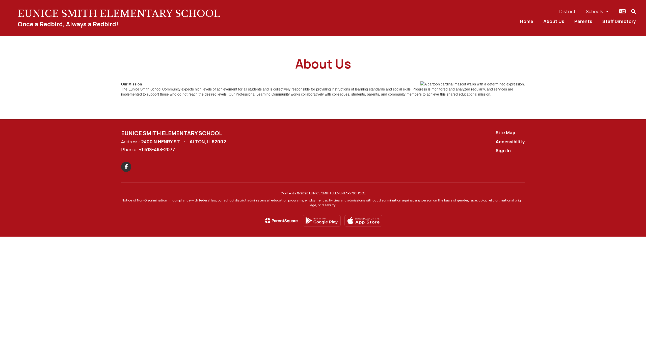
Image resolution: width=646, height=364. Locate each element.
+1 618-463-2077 (157, 149)
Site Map (505, 132)
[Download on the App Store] (363, 220)
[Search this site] (633, 11)
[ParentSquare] (281, 220)
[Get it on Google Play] (322, 220)
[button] (597, 11)
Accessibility (510, 142)
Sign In (503, 150)
